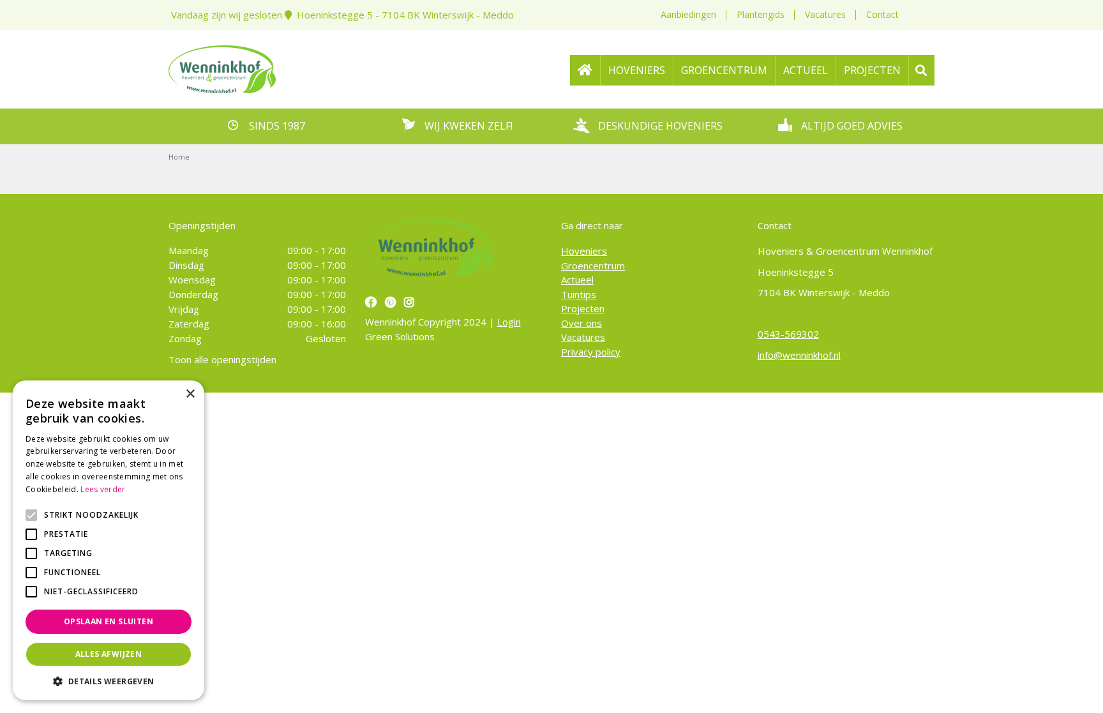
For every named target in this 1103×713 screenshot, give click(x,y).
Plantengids (760, 14)
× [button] (190, 394)
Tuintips (578, 294)
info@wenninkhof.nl (799, 355)
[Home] (585, 70)
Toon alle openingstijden (222, 359)
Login (509, 321)
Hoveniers (584, 250)
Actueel (577, 279)
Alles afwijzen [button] (108, 654)
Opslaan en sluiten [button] (108, 621)
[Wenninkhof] (222, 67)
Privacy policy (590, 351)
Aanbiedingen (688, 14)
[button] (108, 681)
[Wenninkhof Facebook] (372, 302)
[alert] (108, 540)
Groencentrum (593, 265)
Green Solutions (400, 336)
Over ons (581, 323)
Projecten (582, 308)
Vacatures (825, 14)
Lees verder (102, 489)
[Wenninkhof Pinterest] (392, 302)
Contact (882, 14)
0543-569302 (788, 333)
